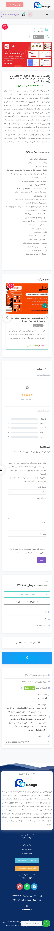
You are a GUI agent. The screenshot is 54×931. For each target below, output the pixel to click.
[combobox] (27, 492)
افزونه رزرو (38, 31)
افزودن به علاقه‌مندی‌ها (44, 305)
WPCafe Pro (31, 152)
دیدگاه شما (41, 498)
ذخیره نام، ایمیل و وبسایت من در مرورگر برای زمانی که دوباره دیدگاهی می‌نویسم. (27, 551)
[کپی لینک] (48, 742)
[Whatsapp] (27, 886)
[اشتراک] (27, 658)
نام (44, 522)
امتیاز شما (42, 487)
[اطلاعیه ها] (30, 14)
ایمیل (43, 534)
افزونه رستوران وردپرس (36, 708)
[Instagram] (20, 886)
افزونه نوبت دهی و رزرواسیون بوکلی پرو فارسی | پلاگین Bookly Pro (28, 320)
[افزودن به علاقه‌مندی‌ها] (27, 298)
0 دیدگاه (33, 642)
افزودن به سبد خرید (27, 594)
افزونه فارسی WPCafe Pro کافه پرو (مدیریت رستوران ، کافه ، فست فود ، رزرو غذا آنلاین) (29, 78)
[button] (14, 4)
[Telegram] (34, 886)
